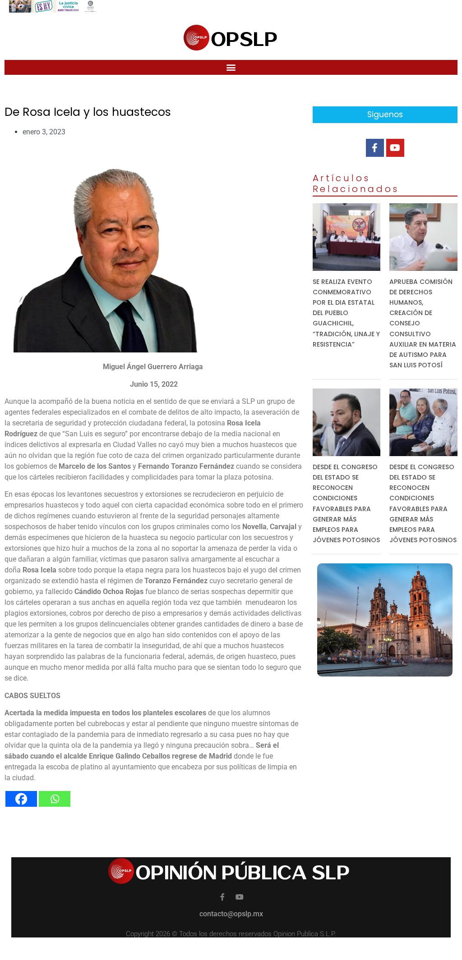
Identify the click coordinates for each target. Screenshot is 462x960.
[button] (231, 67)
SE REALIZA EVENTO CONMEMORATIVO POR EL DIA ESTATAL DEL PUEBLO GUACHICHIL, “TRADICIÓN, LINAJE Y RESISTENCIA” (346, 313)
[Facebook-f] (375, 148)
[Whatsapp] (54, 799)
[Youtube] (395, 148)
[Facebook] (21, 799)
